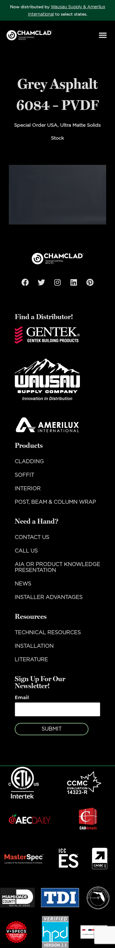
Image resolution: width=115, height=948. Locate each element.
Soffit (24, 475)
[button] (102, 35)
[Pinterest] (90, 282)
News (23, 584)
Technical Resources (48, 632)
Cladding (29, 461)
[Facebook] (25, 282)
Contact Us (32, 537)
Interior (28, 488)
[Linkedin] (73, 282)
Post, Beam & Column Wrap (55, 502)
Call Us (26, 551)
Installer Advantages (49, 597)
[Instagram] (57, 282)
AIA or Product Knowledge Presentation (57, 567)
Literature (31, 659)
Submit (52, 729)
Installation (34, 646)
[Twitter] (41, 282)
